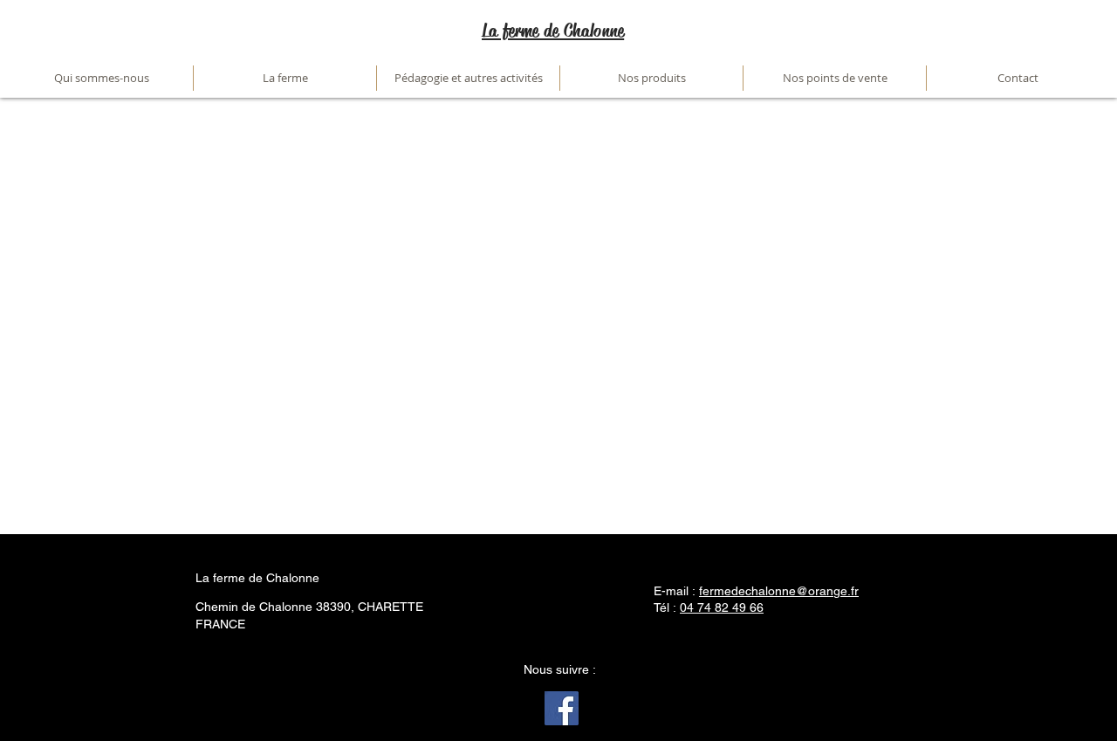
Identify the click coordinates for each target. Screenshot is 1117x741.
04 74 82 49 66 (722, 607)
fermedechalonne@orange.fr (779, 591)
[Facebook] (562, 708)
